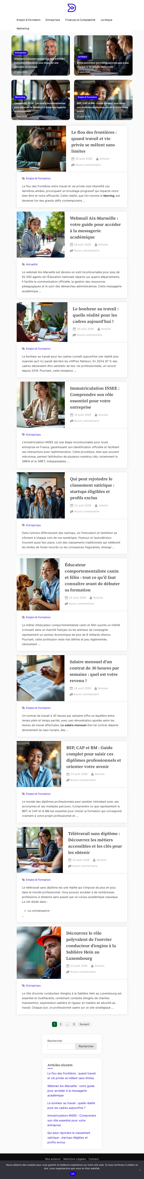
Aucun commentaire (88, 165)
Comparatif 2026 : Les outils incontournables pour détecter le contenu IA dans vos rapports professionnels (40, 107)
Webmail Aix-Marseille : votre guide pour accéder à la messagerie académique (70, 1090)
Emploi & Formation (29, 20)
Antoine (104, 158)
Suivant (84, 1024)
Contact (94, 1159)
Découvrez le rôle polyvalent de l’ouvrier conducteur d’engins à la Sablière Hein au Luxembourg (91, 945)
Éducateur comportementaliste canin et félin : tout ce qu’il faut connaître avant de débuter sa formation (92, 577)
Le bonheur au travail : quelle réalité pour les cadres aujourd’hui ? (96, 315)
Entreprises (53, 20)
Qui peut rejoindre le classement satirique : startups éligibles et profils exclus (68, 1137)
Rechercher (54, 1041)
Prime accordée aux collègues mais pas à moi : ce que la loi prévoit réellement (103, 64)
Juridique (106, 20)
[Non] (139, 1169)
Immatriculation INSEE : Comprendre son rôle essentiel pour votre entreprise (71, 1120)
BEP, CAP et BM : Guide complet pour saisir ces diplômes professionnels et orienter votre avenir (102, 107)
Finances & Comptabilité (80, 20)
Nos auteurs (53, 1159)
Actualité (32, 264)
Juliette (103, 505)
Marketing (23, 28)
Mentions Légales (74, 1159)
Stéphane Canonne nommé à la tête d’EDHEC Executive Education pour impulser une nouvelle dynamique (39, 62)
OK (73, 1173)
